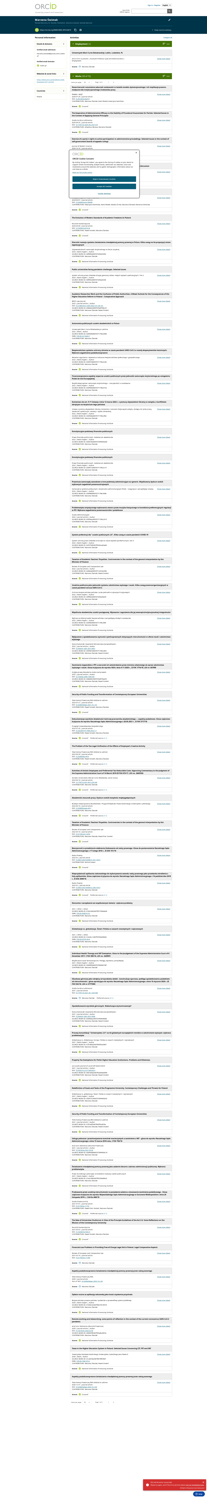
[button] (167, 38)
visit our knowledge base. (195, 1485)
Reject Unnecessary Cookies (104, 179)
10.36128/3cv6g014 (82, 99)
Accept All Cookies (104, 186)
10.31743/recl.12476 (83, 834)
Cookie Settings (104, 194)
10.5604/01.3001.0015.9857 (85, 649)
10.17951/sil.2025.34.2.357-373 (87, 125)
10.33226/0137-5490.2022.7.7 (86, 731)
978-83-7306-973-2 (83, 1361)
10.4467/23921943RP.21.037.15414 (88, 860)
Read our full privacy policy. (82, 172)
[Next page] (113, 82)
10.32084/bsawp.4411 (83, 808)
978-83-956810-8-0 (83, 913)
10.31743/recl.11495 (83, 1258)
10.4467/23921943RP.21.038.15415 (88, 888)
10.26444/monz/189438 (84, 202)
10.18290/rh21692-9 (83, 1232)
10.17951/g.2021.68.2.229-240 (86, 782)
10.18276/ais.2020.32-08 (84, 1331)
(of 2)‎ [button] (105, 738)
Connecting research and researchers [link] (49, 12)
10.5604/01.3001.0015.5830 (85, 1016)
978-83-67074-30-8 (83, 939)
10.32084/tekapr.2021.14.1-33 (86, 705)
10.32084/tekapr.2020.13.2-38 (92, 1281)
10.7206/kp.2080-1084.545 (85, 677)
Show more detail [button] (163, 59)
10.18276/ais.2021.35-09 (84, 1150)
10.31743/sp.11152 (82, 1206)
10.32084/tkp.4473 (82, 756)
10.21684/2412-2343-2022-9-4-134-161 (89, 306)
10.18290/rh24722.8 (83, 228)
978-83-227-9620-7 (83, 336)
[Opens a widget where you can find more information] (199, 1494)
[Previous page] (108, 82)
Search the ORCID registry (124, 11)
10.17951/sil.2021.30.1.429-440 (87, 993)
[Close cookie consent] (136, 152)
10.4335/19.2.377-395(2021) (85, 1070)
